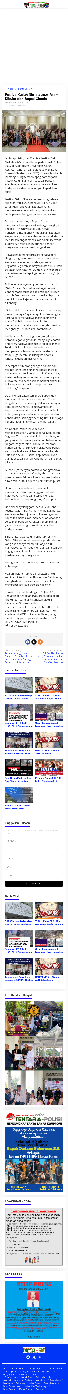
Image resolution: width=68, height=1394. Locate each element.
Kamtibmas (41, 1380)
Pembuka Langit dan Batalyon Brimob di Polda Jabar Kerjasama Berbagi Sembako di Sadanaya (18, 656)
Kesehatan (7, 1383)
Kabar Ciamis (25, 1389)
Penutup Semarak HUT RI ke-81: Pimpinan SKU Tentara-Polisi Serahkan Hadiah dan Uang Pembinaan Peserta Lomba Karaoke (49, 780)
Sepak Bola (26, 1377)
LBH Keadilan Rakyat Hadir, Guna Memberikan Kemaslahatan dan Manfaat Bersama (49, 656)
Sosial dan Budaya (23, 1380)
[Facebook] (27, 642)
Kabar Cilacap (9, 1389)
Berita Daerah (10, 105)
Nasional (6, 1380)
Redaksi (39, 1389)
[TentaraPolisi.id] (36, 4)
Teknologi (20, 1383)
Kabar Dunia (34, 1383)
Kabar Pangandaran (11, 1386)
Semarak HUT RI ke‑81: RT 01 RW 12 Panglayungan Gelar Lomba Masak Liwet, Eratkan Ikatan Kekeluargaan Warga (18, 724)
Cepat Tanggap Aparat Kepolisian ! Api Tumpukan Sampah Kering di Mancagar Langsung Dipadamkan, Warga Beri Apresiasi (49, 724)
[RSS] (40, 642)
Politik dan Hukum (44, 1377)
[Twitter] (34, 642)
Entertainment (11, 1377)
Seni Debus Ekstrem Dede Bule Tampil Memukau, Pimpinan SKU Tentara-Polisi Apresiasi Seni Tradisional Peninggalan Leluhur (18, 780)
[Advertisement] (34, 46)
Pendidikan (55, 1380)
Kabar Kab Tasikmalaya (36, 1386)
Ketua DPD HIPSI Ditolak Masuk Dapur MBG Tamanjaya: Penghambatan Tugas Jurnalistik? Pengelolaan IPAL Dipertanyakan (19, 807)
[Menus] (5, 4)
